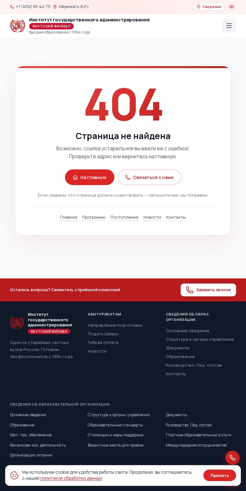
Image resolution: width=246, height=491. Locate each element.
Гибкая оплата (103, 342)
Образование (180, 356)
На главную (93, 177)
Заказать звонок (213, 289)
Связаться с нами (153, 177)
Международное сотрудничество (196, 445)
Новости (152, 217)
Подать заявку (103, 334)
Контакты (176, 217)
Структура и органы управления (200, 339)
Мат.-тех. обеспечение (31, 435)
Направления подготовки (115, 325)
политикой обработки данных (71, 478)
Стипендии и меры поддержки (116, 435)
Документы (178, 348)
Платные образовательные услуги (198, 435)
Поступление (124, 217)
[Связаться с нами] (233, 458)
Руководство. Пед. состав (194, 365)
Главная (68, 217)
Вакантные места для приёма (116, 445)
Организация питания (31, 455)
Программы (93, 217)
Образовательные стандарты (115, 425)
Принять (219, 475)
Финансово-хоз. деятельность (38, 445)
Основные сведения (187, 330)
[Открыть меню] (229, 26)
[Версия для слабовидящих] (231, 6)
